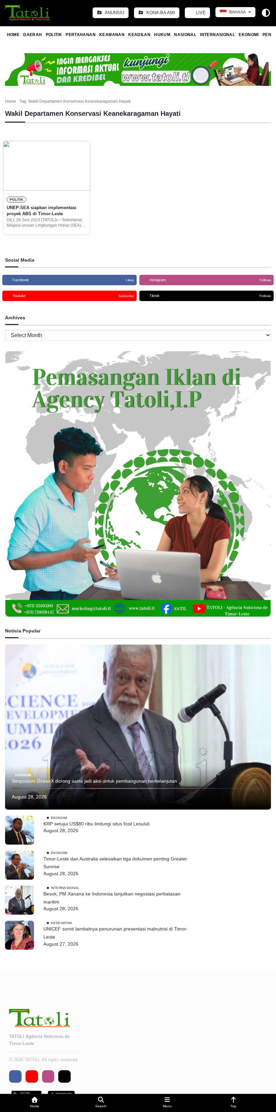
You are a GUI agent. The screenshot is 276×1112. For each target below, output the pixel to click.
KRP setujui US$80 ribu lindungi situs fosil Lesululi (96, 823)
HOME (13, 34)
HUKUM (162, 34)
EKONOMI (249, 34)
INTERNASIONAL (217, 34)
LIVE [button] (200, 12)
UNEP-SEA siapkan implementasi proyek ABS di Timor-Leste (41, 210)
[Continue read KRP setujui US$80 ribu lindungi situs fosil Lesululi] (19, 830)
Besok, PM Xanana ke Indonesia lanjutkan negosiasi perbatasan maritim (111, 898)
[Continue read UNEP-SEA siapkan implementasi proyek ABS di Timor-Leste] (46, 166)
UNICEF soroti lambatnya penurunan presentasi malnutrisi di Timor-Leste (115, 933)
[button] (34, 1103)
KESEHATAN (61, 923)
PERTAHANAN (81, 34)
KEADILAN (139, 34)
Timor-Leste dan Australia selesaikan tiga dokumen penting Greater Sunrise (115, 863)
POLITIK (54, 34)
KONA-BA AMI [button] (160, 12)
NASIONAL (185, 34)
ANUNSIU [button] (114, 12)
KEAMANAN (112, 34)
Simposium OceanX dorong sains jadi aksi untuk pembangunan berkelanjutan (94, 781)
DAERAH (32, 34)
